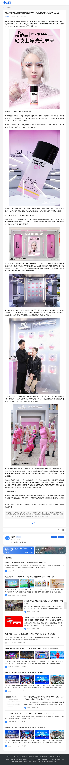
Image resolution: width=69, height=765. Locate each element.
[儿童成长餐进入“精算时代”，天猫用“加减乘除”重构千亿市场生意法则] (34, 583)
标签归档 (51, 757)
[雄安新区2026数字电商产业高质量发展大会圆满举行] (34, 679)
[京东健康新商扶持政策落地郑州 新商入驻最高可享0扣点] (14, 605)
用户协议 (23, 757)
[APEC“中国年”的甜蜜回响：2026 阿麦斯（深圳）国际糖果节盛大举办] (34, 655)
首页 (4, 7)
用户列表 (58, 757)
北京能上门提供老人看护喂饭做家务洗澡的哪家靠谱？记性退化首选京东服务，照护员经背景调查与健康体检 (43, 619)
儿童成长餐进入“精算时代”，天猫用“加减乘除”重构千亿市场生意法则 (31, 577)
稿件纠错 (44, 757)
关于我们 (9, 757)
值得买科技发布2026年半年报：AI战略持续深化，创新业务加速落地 (30, 634)
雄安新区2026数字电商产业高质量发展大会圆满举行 (25, 673)
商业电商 (23, 16)
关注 (54, 537)
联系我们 (16, 757)
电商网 (7, 16)
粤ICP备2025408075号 (40, 759)
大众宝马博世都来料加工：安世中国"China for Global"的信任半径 (30, 713)
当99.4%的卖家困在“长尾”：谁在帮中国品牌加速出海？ (26, 563)
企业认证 (37, 757)
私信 (62, 537)
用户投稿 (30, 757)
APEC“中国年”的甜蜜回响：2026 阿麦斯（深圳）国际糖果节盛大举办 (31, 648)
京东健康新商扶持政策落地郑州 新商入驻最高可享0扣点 (43, 602)
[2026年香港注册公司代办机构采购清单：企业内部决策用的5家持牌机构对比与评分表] (14, 701)
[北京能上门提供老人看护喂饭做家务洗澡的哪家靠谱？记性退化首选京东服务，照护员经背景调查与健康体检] (14, 621)
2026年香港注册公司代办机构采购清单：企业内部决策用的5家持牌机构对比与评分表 (44, 698)
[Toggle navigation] (64, 2)
